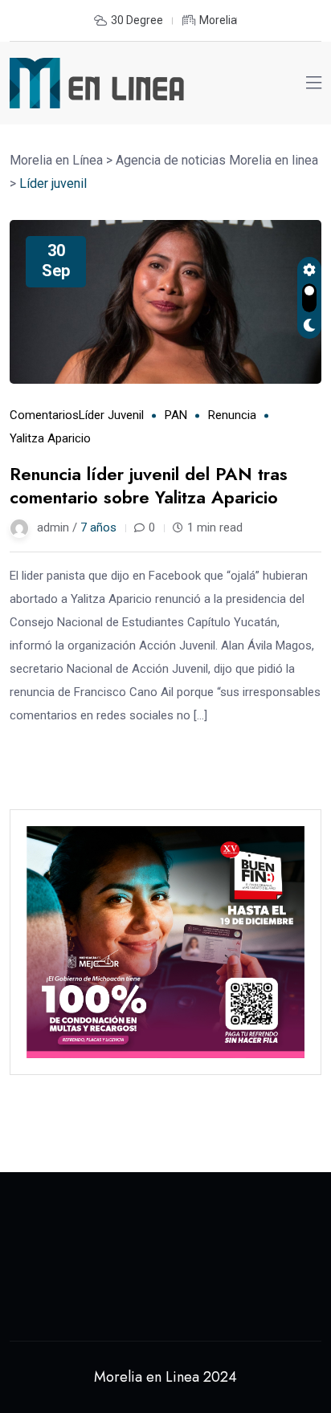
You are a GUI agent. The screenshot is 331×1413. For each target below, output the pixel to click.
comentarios (44, 415)
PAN (176, 415)
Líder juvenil (111, 415)
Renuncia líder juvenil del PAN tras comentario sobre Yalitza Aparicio (149, 485)
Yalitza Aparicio (50, 438)
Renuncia (232, 415)
